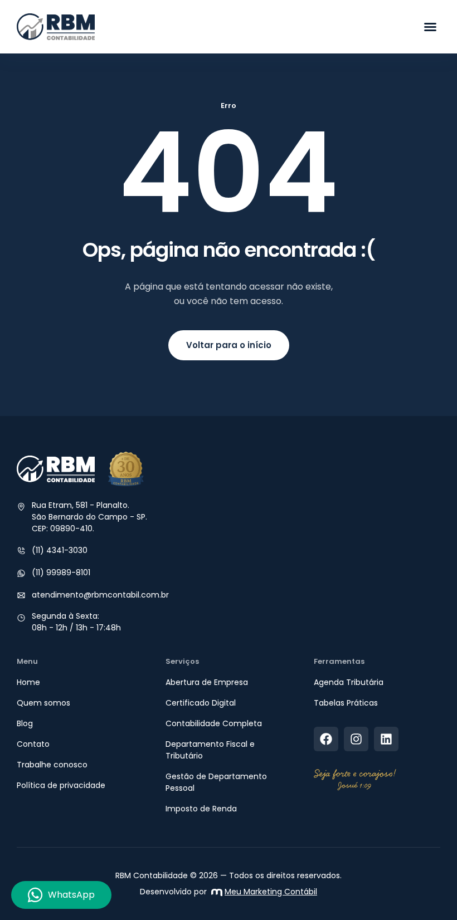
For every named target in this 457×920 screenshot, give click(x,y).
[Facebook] (326, 739)
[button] (430, 27)
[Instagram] (356, 739)
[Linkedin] (386, 739)
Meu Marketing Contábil (271, 891)
